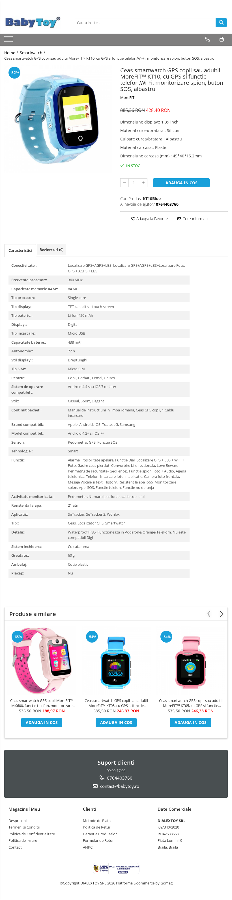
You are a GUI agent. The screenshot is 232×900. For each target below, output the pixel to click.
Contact (15, 847)
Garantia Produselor (100, 833)
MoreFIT (127, 97)
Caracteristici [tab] (20, 250)
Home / (11, 52)
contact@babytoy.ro (119, 786)
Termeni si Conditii (24, 827)
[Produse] (9, 40)
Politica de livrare (22, 840)
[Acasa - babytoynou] (32, 22)
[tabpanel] (58, 119)
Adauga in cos (181, 182)
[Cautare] (221, 22)
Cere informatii (195, 218)
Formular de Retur (98, 840)
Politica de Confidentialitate (31, 833)
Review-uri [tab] (51, 249)
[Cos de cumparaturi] (222, 39)
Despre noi (17, 820)
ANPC (88, 847)
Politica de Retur (96, 827)
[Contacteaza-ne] (207, 39)
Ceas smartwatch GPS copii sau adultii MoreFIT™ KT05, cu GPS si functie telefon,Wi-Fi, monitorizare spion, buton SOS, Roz (190, 703)
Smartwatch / (33, 52)
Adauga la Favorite (151, 218)
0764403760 (119, 778)
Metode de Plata (97, 820)
